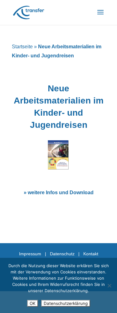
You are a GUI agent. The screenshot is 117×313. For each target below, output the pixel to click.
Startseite (22, 46)
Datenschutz (62, 253)
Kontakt (90, 253)
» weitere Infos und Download (59, 192)
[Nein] (109, 285)
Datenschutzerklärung (66, 303)
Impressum (30, 253)
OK (33, 303)
